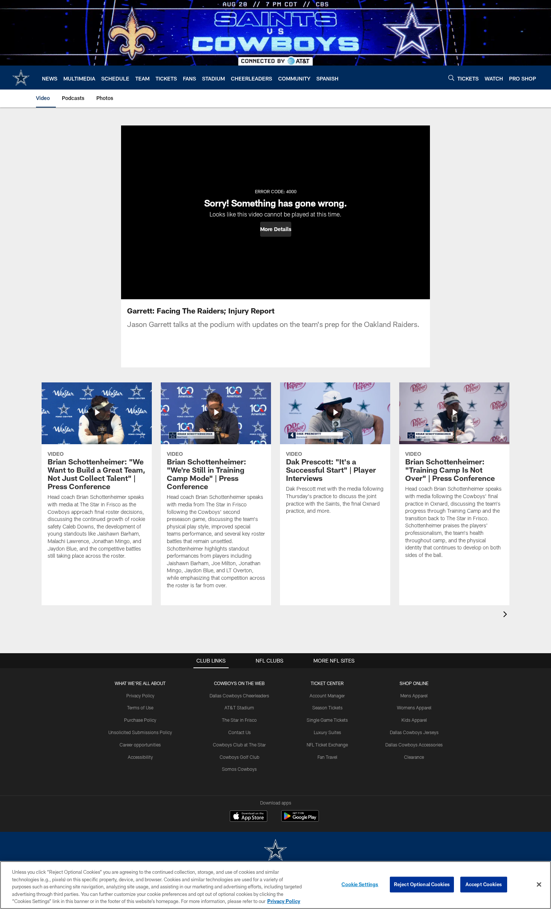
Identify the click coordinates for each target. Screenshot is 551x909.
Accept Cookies (484, 884)
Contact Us (239, 732)
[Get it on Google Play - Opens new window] (300, 819)
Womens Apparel (414, 707)
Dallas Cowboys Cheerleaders (239, 695)
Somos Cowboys (239, 769)
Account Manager (327, 695)
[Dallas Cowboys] (275, 851)
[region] (275, 885)
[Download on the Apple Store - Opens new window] (248, 816)
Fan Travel (327, 757)
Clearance (414, 757)
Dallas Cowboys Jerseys (414, 732)
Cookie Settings (359, 884)
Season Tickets (327, 707)
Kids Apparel (414, 719)
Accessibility (140, 757)
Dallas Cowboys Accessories (414, 744)
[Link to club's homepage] (21, 78)
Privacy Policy (140, 695)
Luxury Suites (327, 732)
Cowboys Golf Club (239, 757)
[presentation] (506, 615)
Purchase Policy (140, 719)
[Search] (451, 78)
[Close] (539, 884)
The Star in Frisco (239, 719)
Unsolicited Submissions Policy (140, 732)
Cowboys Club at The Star (239, 744)
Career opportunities (140, 744)
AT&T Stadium (239, 707)
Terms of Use (140, 707)
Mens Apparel (414, 695)
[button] (275, 229)
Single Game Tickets (327, 719)
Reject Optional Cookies (422, 884)
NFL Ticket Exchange (327, 744)
